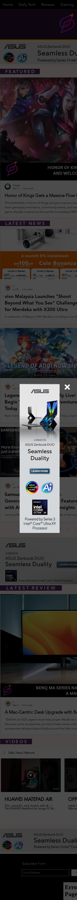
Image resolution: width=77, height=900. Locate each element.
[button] (67, 387)
